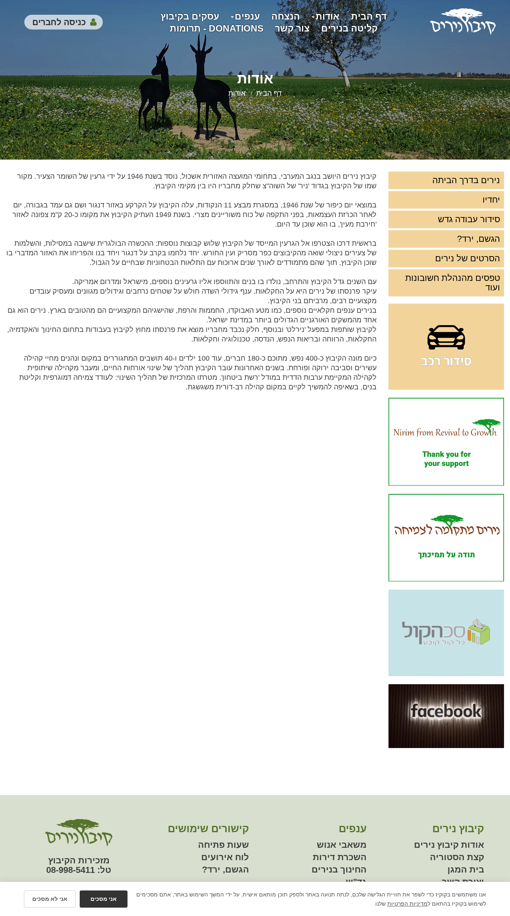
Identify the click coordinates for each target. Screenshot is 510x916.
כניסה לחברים (59, 22)
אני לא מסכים (49, 899)
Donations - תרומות (216, 28)
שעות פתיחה (223, 845)
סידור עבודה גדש (469, 219)
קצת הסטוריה (457, 857)
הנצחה (285, 16)
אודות (327, 16)
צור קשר (292, 28)
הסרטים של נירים (467, 258)
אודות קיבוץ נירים (449, 845)
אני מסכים (103, 899)
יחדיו (491, 200)
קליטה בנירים (349, 28)
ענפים (247, 16)
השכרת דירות (340, 857)
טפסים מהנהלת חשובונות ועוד (452, 282)
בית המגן (465, 870)
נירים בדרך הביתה (466, 180)
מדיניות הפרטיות (407, 903)
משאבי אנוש (342, 845)
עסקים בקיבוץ (190, 16)
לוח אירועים (225, 857)
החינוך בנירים (339, 870)
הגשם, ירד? (478, 239)
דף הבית (368, 16)
